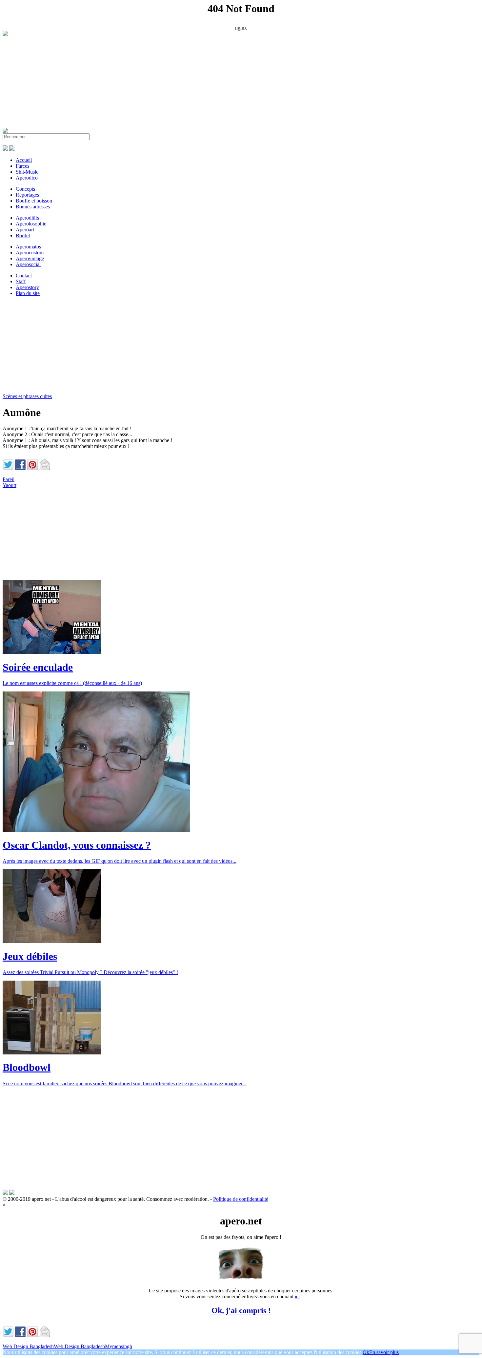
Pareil (8, 479)
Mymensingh (118, 1346)
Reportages (27, 195)
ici (297, 1296)
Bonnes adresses (33, 206)
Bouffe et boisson (34, 200)
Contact (24, 275)
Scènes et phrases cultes (27, 396)
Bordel (23, 235)
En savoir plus (384, 1352)
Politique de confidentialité (240, 1199)
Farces (22, 166)
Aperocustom (30, 252)
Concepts (25, 189)
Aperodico (27, 177)
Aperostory (27, 287)
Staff (21, 281)
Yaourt (9, 485)
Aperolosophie (31, 223)
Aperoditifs (27, 218)
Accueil (24, 160)
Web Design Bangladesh (28, 1346)
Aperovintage (30, 258)
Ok (366, 1352)
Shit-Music (27, 172)
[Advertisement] (199, 82)
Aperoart (25, 229)
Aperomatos (28, 246)
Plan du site (28, 293)
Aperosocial (28, 264)
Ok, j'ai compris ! (241, 1310)
